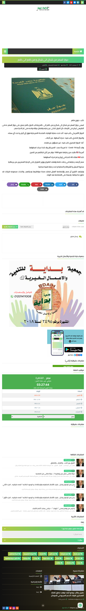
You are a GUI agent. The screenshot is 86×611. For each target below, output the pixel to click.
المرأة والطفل (14, 553)
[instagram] (13, 608)
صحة (79, 562)
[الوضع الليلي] (80, 605)
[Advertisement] (43, 32)
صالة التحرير (75, 17)
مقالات (58, 562)
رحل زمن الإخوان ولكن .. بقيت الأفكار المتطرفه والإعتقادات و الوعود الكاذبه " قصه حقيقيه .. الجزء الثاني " (39, 485)
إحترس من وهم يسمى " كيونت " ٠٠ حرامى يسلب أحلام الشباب (53, 508)
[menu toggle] (82, 2)
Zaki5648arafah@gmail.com (75, 599)
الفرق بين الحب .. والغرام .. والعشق (63, 462)
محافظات (69, 562)
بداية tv (78, 558)
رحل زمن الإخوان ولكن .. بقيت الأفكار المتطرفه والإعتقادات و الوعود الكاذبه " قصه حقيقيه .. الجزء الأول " (39, 497)
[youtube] (71, 2)
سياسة (25, 558)
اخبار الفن (52, 553)
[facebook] (64, 2)
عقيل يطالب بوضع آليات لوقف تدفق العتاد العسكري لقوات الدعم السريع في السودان (67, 594)
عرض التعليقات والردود (10, 226)
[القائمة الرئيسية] (5, 51)
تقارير (43, 65)
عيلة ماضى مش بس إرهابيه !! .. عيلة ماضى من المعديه (55, 473)
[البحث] (3, 2)
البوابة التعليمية (29, 553)
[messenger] (74, 2)
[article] (23, 201)
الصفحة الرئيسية (53, 65)
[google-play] (78, 2)
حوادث (36, 558)
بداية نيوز (65, 608)
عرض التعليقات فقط (26, 226)
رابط (37, 587)
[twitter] (67, 2)
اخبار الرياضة (64, 553)
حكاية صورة (46, 558)
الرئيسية (76, 51)
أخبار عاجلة (77, 553)
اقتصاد (42, 553)
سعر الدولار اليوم (68, 366)
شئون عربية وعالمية (11, 558)
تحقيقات (67, 558)
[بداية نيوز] (43, 8)
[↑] (43, 605)
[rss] (17, 608)
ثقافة (58, 558)
